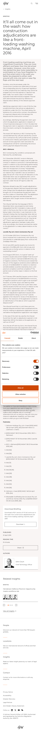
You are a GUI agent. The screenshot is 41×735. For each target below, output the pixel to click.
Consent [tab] (7, 338)
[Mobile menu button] (36, 3)
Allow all (20, 388)
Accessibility (7, 695)
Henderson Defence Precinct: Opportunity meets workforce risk (19, 590)
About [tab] (34, 338)
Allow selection (20, 394)
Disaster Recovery (9, 699)
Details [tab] (20, 338)
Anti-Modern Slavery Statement (13, 706)
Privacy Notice (8, 692)
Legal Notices (7, 702)
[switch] (36, 367)
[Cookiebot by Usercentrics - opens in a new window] (30, 333)
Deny (20, 400)
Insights (7, 9)
